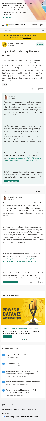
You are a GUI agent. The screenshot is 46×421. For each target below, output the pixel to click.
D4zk (16, 358)
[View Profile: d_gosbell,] (6, 97)
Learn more (27, 38)
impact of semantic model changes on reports (23, 382)
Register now (7, 17)
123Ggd (10, 43)
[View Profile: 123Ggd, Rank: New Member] (4, 44)
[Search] (29, 24)
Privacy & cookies (20, 409)
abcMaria (19, 366)
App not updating (12, 363)
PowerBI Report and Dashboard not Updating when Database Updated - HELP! (22, 391)
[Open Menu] (42, 30)
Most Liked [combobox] (38, 191)
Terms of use (32, 409)
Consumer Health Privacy (29, 417)
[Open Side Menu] (3, 24)
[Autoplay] (19, 339)
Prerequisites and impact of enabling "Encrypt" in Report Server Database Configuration (24, 372)
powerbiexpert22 (22, 384)
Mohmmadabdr (22, 376)
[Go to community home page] (16, 25)
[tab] (22, 339)
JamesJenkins (18, 395)
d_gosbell (12, 96)
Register (34, 25)
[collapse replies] (23, 195)
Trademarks (5, 414)
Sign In (41, 25)
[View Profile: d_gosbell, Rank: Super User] (5, 198)
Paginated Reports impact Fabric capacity (21, 355)
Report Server (7, 30)
